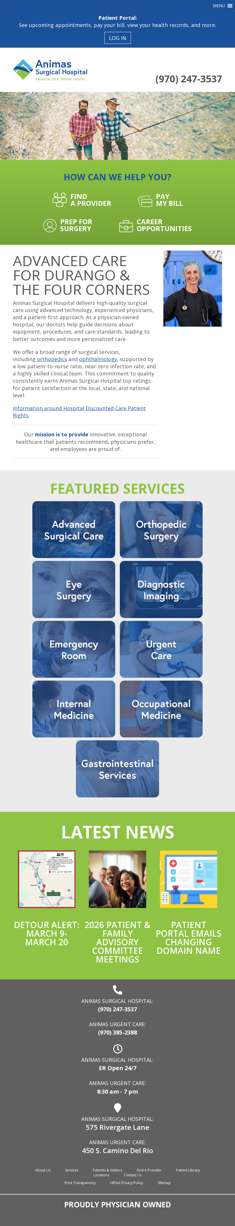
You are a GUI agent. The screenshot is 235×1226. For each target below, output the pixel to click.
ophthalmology (98, 359)
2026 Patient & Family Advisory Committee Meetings (117, 942)
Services (71, 1170)
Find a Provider (149, 1170)
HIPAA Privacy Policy (126, 1182)
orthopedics (52, 359)
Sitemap (164, 1182)
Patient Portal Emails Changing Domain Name (189, 937)
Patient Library (188, 1170)
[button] (219, 5)
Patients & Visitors (107, 1170)
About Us (42, 1170)
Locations (101, 1175)
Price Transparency (80, 1182)
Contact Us (133, 1175)
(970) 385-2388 (117, 1032)
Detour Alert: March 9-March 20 (46, 933)
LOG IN (117, 37)
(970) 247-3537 (189, 79)
